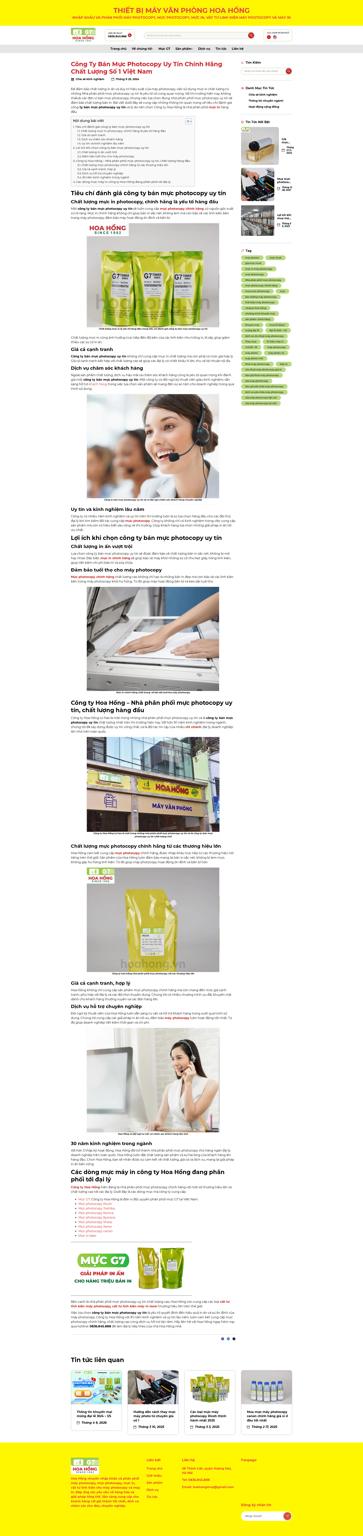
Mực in (284, 364)
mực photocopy (254, 274)
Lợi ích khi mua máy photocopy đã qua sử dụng (284, 217)
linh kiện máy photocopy (260, 302)
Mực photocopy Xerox (95, 1226)
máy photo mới (254, 358)
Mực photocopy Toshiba (96, 1208)
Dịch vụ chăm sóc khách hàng (102, 139)
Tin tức (221, 49)
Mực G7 (164, 49)
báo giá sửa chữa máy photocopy (264, 386)
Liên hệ (238, 49)
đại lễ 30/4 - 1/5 (278, 330)
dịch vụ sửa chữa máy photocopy (264, 392)
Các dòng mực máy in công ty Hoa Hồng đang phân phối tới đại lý (123, 182)
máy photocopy (276, 347)
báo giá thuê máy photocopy (262, 375)
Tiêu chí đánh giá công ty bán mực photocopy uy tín (113, 127)
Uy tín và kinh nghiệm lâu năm (103, 143)
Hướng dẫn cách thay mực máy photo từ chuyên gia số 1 (154, 1416)
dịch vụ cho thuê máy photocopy (264, 336)
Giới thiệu (154, 1476)
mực (282, 291)
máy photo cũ (276, 353)
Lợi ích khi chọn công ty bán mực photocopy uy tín (113, 148)
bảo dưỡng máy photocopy (261, 297)
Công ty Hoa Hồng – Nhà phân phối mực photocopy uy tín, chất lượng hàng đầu (133, 161)
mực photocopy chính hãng (261, 285)
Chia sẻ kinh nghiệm (263, 94)
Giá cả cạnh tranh (93, 135)
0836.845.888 (117, 36)
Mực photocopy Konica (95, 1213)
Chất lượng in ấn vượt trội (99, 152)
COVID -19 (251, 347)
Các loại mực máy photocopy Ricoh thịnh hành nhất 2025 (208, 1416)
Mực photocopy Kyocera (96, 1217)
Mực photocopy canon (95, 1231)
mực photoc (252, 257)
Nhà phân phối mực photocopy (263, 280)
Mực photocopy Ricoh (95, 1204)
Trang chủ (118, 49)
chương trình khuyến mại (260, 313)
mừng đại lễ (252, 330)
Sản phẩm (183, 49)
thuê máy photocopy (257, 364)
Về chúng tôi (142, 49)
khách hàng (98, 384)
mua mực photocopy (257, 291)
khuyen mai (252, 325)
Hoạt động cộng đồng (264, 106)
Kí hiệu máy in (275, 341)
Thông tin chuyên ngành (266, 100)
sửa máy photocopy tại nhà (261, 403)
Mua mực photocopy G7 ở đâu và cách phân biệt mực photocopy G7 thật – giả (284, 180)
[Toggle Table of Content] (186, 121)
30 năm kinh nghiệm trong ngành (106, 177)
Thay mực (251, 341)
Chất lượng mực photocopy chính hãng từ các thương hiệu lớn (125, 165)
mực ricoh (276, 257)
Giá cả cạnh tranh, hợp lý (99, 169)
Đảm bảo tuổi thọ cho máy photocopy (108, 156)
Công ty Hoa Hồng (85, 1187)
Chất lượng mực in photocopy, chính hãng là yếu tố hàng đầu (123, 131)
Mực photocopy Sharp (95, 1222)
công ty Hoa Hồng (255, 308)
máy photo (251, 353)
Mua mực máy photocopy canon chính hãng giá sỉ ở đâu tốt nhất (267, 1416)
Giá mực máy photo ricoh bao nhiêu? (287, 141)
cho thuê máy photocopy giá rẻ (263, 369)
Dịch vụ (204, 49)
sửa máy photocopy (256, 381)
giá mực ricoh (253, 263)
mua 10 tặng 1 (277, 325)
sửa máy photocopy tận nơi (261, 397)
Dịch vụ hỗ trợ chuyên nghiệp (103, 173)
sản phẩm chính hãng (257, 319)
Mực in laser (87, 1235)
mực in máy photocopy (258, 268)
